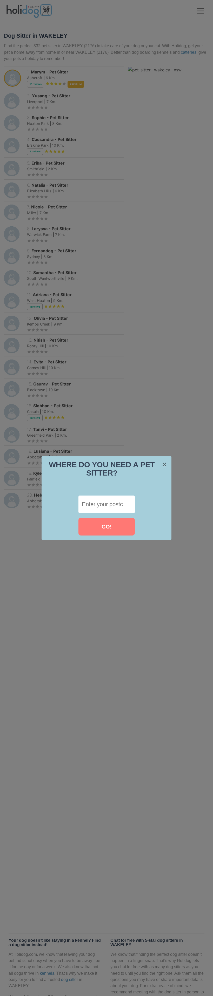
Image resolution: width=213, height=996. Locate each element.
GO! (107, 527)
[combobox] (106, 504)
